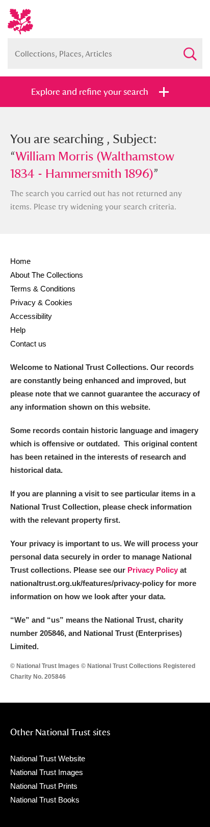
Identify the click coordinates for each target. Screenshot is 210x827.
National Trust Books (45, 799)
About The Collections (46, 275)
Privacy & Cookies (41, 302)
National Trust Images (46, 772)
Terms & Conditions (42, 288)
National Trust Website (47, 758)
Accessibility (31, 316)
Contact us (28, 343)
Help (17, 330)
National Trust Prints (43, 786)
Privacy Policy (152, 570)
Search (189, 49)
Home (20, 261)
